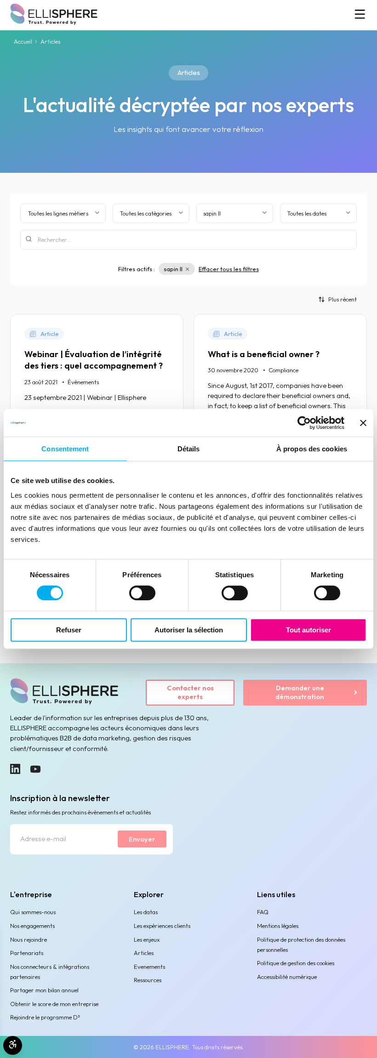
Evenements (149, 966)
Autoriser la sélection (188, 630)
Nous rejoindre (28, 939)
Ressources (147, 980)
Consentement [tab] (65, 449)
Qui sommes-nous (33, 912)
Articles (144, 952)
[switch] (142, 593)
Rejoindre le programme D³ (45, 1017)
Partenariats (26, 952)
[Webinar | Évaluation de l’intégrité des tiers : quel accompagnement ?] (97, 385)
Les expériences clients (162, 925)
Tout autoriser (308, 630)
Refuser (68, 630)
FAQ (262, 912)
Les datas (146, 912)
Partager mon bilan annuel (44, 990)
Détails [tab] (188, 449)
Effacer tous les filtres (229, 269)
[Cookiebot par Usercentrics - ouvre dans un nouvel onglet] (304, 423)
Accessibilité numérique (287, 976)
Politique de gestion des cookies (295, 963)
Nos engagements (32, 925)
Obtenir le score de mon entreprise (54, 1003)
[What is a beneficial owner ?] (280, 385)
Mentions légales (277, 925)
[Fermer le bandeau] (363, 423)
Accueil (23, 41)
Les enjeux (147, 939)
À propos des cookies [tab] (311, 449)
